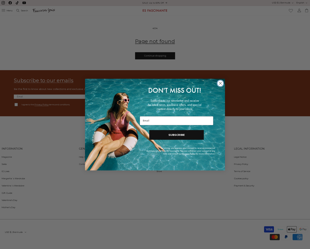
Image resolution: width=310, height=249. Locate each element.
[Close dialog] (220, 83)
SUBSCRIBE (176, 135)
